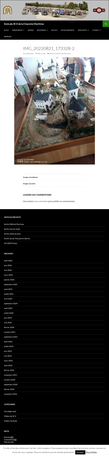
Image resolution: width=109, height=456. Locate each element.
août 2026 (8, 260)
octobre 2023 (9, 332)
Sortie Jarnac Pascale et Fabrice (17, 238)
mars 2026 (8, 275)
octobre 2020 (9, 380)
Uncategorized (10, 411)
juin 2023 (8, 351)
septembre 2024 (10, 303)
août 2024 (8, 308)
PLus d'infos (91, 452)
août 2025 (8, 289)
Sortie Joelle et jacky (12, 234)
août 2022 (8, 365)
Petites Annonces (67, 30)
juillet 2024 (8, 313)
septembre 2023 (10, 337)
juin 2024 (8, 318)
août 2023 (8, 341)
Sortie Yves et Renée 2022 (59, 54)
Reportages (41, 30)
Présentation (17, 30)
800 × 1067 (42, 54)
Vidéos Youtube (10, 421)
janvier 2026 (9, 279)
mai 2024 (8, 322)
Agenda (30, 30)
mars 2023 (8, 361)
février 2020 (9, 389)
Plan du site (9, 442)
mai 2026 (8, 270)
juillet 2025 (8, 294)
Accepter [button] (80, 452)
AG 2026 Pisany (10, 243)
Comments (10, 439)
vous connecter (41, 201)
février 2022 (9, 370)
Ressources (82, 30)
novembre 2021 (10, 375)
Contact (95, 30)
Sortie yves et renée (12, 229)
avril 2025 (8, 299)
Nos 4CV (54, 30)
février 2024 (9, 327)
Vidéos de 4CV (10, 416)
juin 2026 (8, 265)
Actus (6, 30)
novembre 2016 (10, 394)
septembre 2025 (10, 284)
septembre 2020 (10, 384)
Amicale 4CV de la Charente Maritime (24, 23)
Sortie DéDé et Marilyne (14, 224)
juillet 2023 (8, 346)
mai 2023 (8, 356)
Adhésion (7, 36)
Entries (8, 437)
